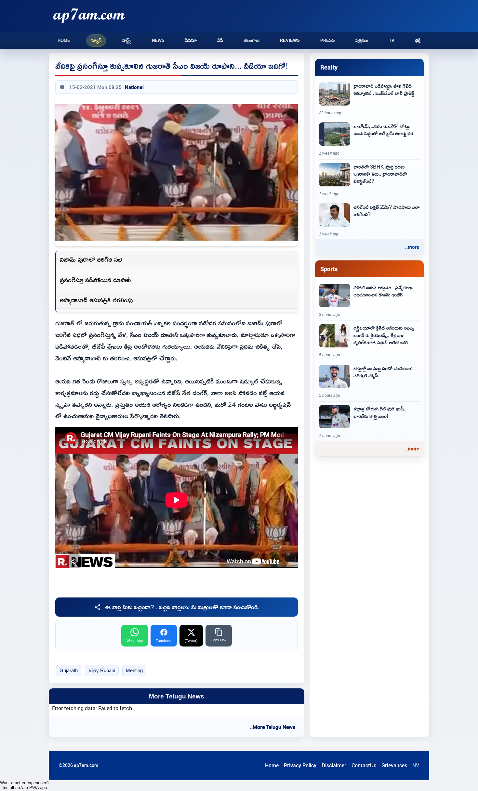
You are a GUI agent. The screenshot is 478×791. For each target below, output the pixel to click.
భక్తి (417, 40)
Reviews (290, 40)
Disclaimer (334, 765)
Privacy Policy (300, 765)
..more (412, 247)
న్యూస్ (96, 40)
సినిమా (191, 40)
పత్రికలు (361, 40)
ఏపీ (220, 40)
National (134, 87)
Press (327, 40)
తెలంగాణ (251, 40)
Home (64, 40)
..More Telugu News (272, 727)
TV (391, 40)
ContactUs (364, 765)
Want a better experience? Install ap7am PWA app (24, 785)
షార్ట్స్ (126, 40)
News (158, 40)
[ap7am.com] (89, 15)
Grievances (394, 765)
